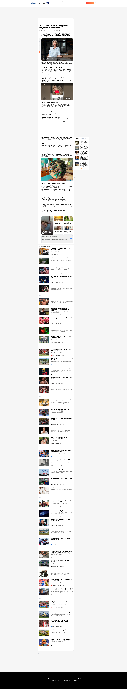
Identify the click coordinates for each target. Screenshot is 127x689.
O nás (51, 678)
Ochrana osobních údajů (54, 680)
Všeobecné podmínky (65, 678)
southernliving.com (53, 210)
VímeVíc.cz (55, 236)
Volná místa (56, 678)
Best (65, 210)
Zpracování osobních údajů (66, 680)
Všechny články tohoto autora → (47, 241)
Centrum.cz (52, 685)
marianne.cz (46, 210)
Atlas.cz (58, 685)
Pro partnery (45, 678)
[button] (40, 44)
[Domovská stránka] (39, 19)
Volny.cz (63, 685)
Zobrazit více (82, 183)
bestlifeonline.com (44, 211)
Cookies (73, 678)
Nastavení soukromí (80, 678)
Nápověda (75, 680)
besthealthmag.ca (60, 210)
